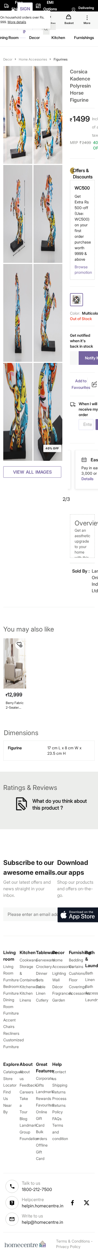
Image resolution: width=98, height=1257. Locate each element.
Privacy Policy (68, 1246)
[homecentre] (26, 1243)
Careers (26, 1092)
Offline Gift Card (42, 1152)
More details (17, 22)
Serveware (45, 960)
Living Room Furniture (11, 973)
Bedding (76, 960)
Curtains (76, 966)
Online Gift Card (41, 1118)
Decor (7, 59)
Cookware (28, 960)
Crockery (44, 966)
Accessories (79, 993)
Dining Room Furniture (11, 1006)
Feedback (28, 1085)
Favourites (45, 1105)
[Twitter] (86, 1202)
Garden (58, 1000)
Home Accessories (33, 59)
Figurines (61, 59)
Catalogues (13, 1071)
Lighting (59, 973)
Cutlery (42, 1000)
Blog (23, 1118)
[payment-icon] (84, 460)
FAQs (57, 1118)
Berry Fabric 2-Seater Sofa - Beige (15, 705)
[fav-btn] (19, 644)
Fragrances (62, 993)
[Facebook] (72, 1202)
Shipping (59, 1085)
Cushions (77, 973)
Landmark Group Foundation (29, 1132)
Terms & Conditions (73, 1241)
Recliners (11, 1033)
